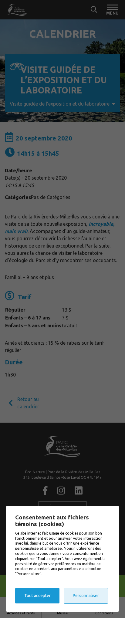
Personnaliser (86, 595)
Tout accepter (37, 595)
